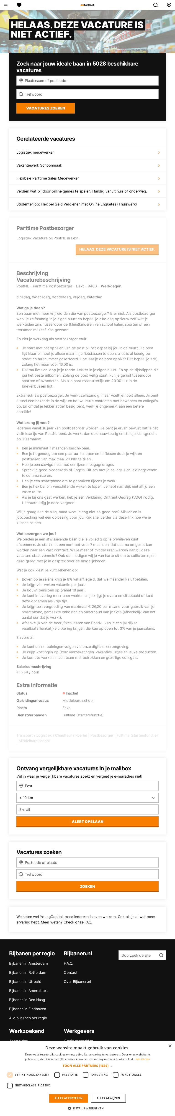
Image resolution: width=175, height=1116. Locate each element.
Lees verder (142, 1059)
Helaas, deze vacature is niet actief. (117, 249)
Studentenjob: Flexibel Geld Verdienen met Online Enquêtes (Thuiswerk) (76, 204)
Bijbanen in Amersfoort (28, 990)
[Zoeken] (157, 5)
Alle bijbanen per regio (28, 1018)
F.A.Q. (68, 963)
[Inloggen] (169, 5)
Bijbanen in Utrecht (25, 981)
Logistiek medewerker (35, 152)
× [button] (170, 1046)
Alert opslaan (87, 821)
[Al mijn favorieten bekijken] (19, 5)
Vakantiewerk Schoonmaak (39, 165)
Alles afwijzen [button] (108, 1098)
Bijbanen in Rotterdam (27, 972)
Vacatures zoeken (45, 108)
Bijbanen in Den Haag (27, 999)
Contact (70, 972)
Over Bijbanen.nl (77, 981)
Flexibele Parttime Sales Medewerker (47, 178)
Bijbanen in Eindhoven (27, 1009)
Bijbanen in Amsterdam (28, 963)
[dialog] (87, 1078)
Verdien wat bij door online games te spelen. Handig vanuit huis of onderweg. (81, 191)
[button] (88, 1065)
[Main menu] (5, 5)
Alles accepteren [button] (68, 1098)
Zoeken (87, 886)
